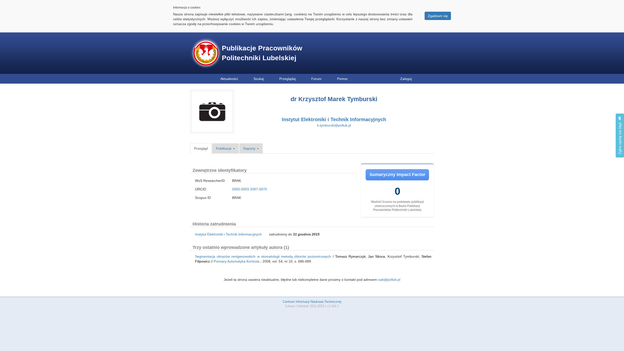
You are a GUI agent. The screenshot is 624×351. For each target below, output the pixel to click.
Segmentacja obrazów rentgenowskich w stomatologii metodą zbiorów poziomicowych (263, 256)
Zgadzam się (438, 16)
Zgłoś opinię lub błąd (620, 137)
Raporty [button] (249, 148)
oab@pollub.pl (389, 280)
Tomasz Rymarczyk (350, 256)
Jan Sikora (376, 256)
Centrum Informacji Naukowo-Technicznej (312, 301)
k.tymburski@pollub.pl (334, 125)
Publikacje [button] (224, 148)
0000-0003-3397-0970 (249, 189)
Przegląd (201, 148)
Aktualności (229, 79)
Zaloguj (406, 79)
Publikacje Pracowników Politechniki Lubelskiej (262, 53)
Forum (316, 79)
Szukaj (259, 79)
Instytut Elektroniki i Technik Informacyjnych (334, 119)
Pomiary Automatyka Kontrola (236, 261)
